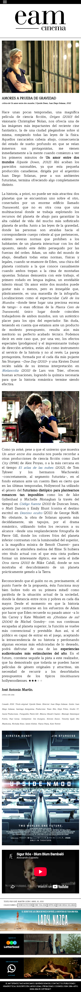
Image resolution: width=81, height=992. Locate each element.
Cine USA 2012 (40, 905)
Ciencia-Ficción (25, 905)
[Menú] (5, 2)
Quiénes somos (42, 983)
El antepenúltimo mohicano (34, 14)
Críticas (52, 905)
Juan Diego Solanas (66, 905)
